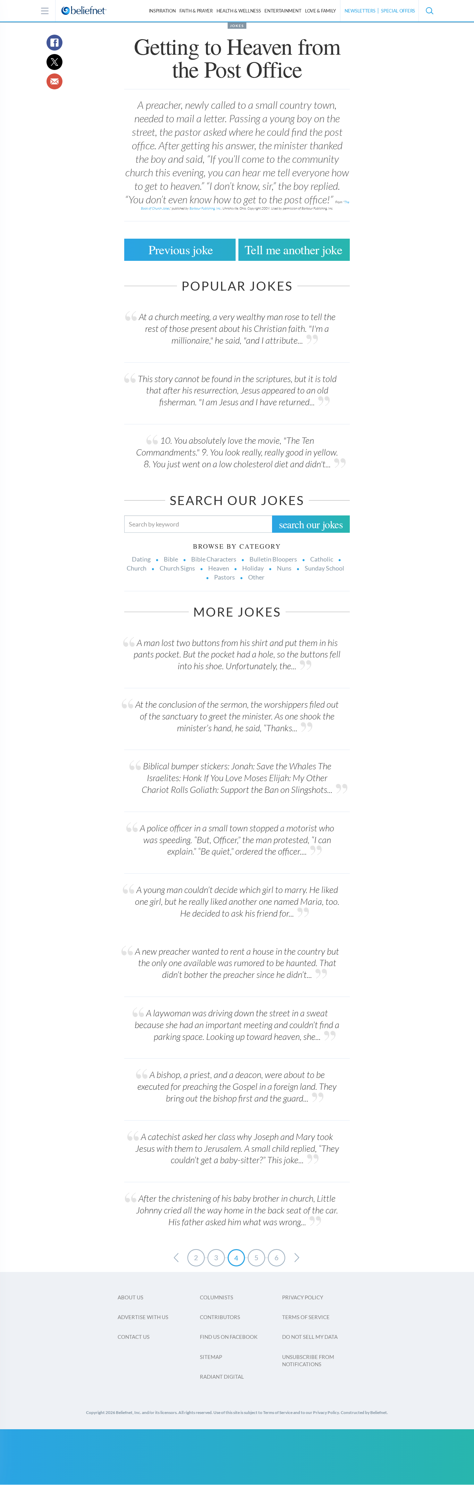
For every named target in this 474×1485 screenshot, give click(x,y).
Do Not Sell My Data (310, 1337)
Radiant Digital (222, 1376)
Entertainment (282, 11)
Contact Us (134, 1337)
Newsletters (360, 11)
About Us (130, 1297)
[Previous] (176, 1257)
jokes (237, 26)
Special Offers (398, 11)
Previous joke (181, 249)
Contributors (220, 1317)
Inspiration (162, 11)
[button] (429, 10)
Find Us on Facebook (228, 1337)
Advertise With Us (143, 1317)
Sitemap (211, 1357)
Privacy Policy (302, 1297)
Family (320, 11)
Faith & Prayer (196, 11)
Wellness (239, 11)
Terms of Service (306, 1317)
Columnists (216, 1297)
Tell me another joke (293, 249)
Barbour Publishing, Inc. (205, 208)
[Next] (296, 1257)
